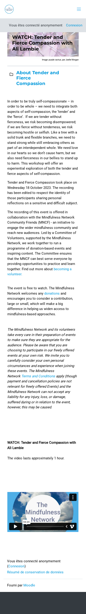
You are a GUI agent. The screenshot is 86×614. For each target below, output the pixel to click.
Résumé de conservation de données (35, 572)
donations (52, 293)
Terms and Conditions (38, 376)
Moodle (29, 585)
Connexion (74, 25)
